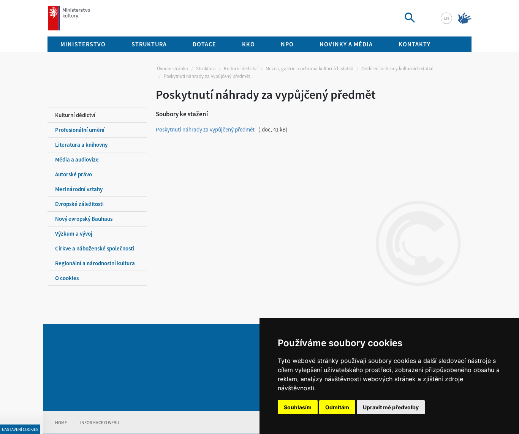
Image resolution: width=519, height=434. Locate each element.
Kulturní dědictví (241, 68)
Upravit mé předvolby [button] (391, 407)
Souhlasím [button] (298, 407)
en (446, 18)
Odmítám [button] (337, 407)
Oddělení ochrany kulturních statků (397, 68)
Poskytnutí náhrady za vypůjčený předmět (205, 129)
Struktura (206, 68)
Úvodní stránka (172, 68)
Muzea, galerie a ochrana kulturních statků (309, 68)
